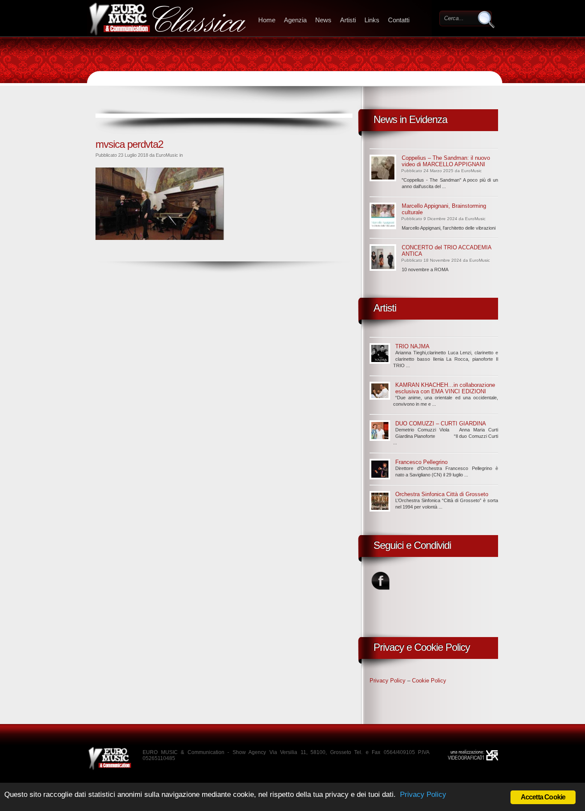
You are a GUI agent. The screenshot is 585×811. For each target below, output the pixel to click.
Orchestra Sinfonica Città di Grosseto (441, 494)
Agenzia (295, 20)
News (323, 20)
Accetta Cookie (543, 797)
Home (266, 20)
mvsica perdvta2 (129, 144)
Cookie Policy (429, 680)
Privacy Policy (388, 680)
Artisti (348, 20)
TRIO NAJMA (412, 346)
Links (371, 20)
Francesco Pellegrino (421, 462)
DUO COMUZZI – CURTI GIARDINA (440, 423)
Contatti (398, 20)
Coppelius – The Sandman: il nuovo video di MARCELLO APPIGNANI (446, 161)
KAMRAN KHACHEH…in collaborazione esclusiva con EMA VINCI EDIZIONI (445, 388)
